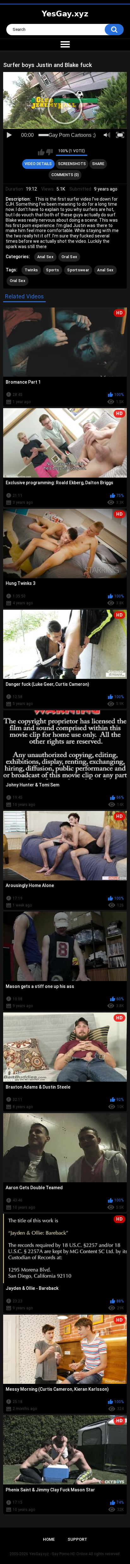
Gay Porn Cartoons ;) (72, 135)
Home (49, 1539)
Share (98, 164)
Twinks (31, 270)
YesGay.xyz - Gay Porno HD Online (58, 1554)
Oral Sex (69, 257)
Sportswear (78, 270)
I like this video (41, 152)
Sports (52, 270)
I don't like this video (49, 152)
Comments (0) (65, 175)
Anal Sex (45, 257)
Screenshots (72, 164)
